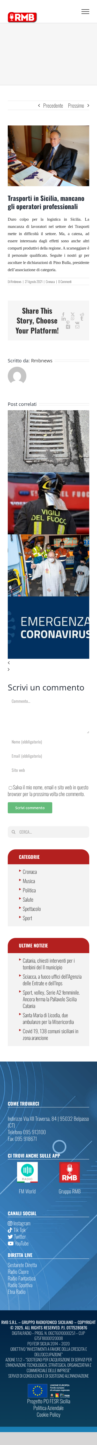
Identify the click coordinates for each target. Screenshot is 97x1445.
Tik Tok (19, 1230)
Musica (29, 880)
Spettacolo (32, 908)
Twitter (19, 1236)
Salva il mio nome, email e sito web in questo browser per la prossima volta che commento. (48, 790)
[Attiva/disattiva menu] (85, 11)
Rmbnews (16, 281)
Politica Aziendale (48, 1408)
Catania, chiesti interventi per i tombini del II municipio (49, 963)
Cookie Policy (49, 1414)
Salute (28, 899)
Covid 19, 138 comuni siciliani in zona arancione (50, 1034)
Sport (27, 917)
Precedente (53, 105)
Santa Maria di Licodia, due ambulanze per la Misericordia (48, 1018)
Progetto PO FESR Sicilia (48, 1401)
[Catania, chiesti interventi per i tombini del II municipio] (48, 413)
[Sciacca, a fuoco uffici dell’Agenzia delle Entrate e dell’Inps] (48, 476)
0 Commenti (64, 281)
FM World (27, 1191)
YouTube (21, 1243)
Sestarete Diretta (22, 1265)
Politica (29, 890)
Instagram (21, 1223)
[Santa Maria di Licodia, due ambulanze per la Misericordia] (48, 538)
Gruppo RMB (70, 1191)
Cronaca (50, 281)
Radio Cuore (18, 1271)
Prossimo (76, 105)
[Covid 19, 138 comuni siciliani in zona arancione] (48, 600)
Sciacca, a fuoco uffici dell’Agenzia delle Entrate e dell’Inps (52, 979)
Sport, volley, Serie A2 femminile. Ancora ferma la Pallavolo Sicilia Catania (51, 999)
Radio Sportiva (20, 1285)
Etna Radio (17, 1291)
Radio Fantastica (21, 1278)
